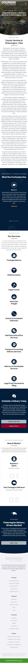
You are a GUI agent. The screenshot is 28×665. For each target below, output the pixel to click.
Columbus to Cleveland (14, 636)
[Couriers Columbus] (14, 560)
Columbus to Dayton (14, 642)
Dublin (14, 623)
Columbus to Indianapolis (14, 644)
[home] (11, 3)
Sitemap (22, 655)
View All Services (14, 591)
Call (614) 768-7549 (14, 421)
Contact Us (14, 602)
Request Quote (13, 426)
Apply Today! (14, 543)
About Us (14, 599)
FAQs (14, 607)
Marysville (14, 626)
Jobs (14, 610)
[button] (25, 3)
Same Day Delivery (14, 580)
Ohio (15, 10)
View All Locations (14, 628)
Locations (11, 10)
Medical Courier (14, 586)
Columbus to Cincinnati (14, 639)
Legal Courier (14, 589)
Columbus (14, 618)
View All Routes (14, 647)
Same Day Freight (14, 583)
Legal (16, 655)
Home (6, 10)
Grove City (14, 620)
